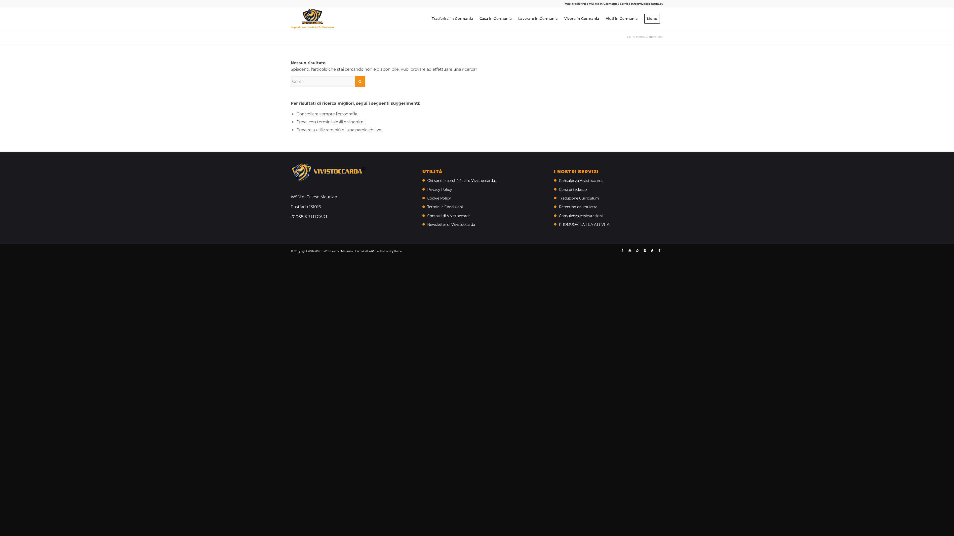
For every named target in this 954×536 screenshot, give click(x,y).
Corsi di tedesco (573, 189)
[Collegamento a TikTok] (652, 250)
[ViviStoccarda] (312, 19)
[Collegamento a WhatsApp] (637, 250)
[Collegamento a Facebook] (622, 250)
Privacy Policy (439, 189)
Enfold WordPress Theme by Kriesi (378, 251)
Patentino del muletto (578, 207)
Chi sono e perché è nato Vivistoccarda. (461, 180)
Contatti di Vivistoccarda (449, 216)
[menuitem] (452, 18)
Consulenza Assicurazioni (581, 216)
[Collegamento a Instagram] (644, 250)
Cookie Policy (439, 198)
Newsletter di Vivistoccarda (451, 224)
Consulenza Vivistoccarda (581, 180)
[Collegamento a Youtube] (630, 250)
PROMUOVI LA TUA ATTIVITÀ (584, 224)
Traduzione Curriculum (579, 198)
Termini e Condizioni (445, 207)
